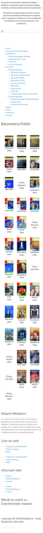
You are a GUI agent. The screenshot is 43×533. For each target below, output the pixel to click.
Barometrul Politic (18, 78)
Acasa (8, 48)
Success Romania (15, 64)
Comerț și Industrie (18, 83)
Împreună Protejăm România (17, 51)
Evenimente (10, 54)
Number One (16, 102)
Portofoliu (9, 67)
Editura (8, 107)
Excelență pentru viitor (17, 59)
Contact (9, 115)
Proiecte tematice (15, 96)
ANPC (8, 452)
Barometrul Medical (18, 72)
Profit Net (12, 62)
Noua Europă (16, 88)
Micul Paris (15, 86)
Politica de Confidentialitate (16, 446)
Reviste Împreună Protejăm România (25, 99)
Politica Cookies (12, 449)
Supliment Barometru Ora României (24, 94)
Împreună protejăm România (19, 56)
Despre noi (10, 112)
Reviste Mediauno (15, 70)
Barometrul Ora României (20, 75)
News (8, 110)
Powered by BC (8, 527)
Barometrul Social (18, 80)
